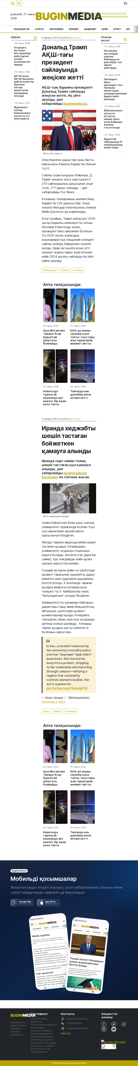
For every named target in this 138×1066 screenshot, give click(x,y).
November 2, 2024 (53, 701)
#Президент (50, 270)
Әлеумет (74, 29)
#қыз (46, 711)
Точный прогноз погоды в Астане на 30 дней (105, 13)
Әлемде (77, 37)
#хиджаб (70, 711)
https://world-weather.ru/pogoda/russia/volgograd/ (105, 16)
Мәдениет (90, 29)
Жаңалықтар (22, 29)
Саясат (39, 29)
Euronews (50, 477)
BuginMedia (65, 37)
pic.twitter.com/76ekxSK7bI (67, 688)
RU (19, 3)
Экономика (56, 29)
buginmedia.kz (75, 104)
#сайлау (78, 270)
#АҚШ (65, 270)
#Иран (57, 711)
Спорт (117, 29)
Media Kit (66, 1033)
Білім (105, 29)
